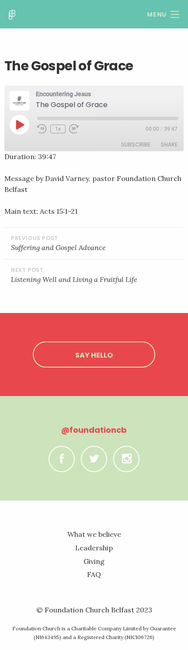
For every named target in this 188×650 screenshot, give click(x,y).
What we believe (94, 534)
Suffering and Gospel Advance (58, 247)
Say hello (94, 355)
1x (58, 129)
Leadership (94, 547)
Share (169, 144)
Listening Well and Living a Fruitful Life (74, 279)
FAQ (94, 574)
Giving (94, 561)
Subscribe (135, 144)
